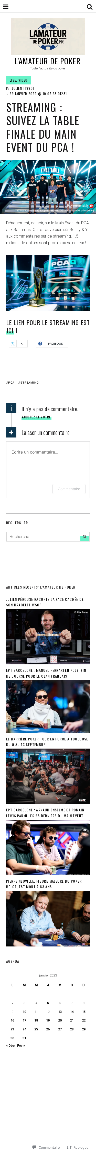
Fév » (21, 1045)
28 (71, 1029)
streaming (29, 382)
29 (84, 1029)
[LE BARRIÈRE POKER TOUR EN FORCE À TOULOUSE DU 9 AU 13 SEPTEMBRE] (48, 803)
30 (12, 1038)
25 (36, 1029)
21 (71, 1020)
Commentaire (69, 489)
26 (48, 1029)
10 (24, 1012)
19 (48, 1020)
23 (12, 1029)
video (23, 80)
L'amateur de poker (48, 61)
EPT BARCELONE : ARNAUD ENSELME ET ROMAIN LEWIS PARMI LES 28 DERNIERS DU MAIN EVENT (45, 812)
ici (10, 329)
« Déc (10, 1045)
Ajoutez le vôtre (36, 416)
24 (24, 1029)
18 (36, 1020)
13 (60, 1012)
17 (24, 1020)
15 (84, 1012)
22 (84, 1020)
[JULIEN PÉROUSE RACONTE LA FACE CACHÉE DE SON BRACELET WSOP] (48, 663)
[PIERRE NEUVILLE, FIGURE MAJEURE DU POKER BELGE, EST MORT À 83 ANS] (48, 945)
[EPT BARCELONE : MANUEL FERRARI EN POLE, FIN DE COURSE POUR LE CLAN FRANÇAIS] (48, 732)
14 (71, 1012)
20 (60, 1020)
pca (11, 382)
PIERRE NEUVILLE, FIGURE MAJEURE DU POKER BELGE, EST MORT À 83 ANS (44, 883)
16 (12, 1020)
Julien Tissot (23, 88)
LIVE (13, 80)
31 (24, 1038)
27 (60, 1029)
